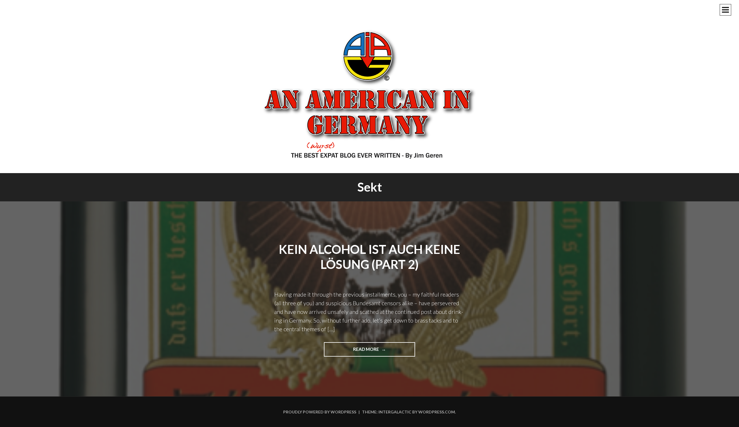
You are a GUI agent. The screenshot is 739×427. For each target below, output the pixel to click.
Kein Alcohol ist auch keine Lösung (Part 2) (369, 257)
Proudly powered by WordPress (319, 411)
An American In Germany (369, 94)
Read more (377, 351)
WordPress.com (436, 411)
